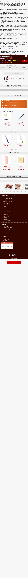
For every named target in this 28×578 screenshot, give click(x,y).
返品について (5, 214)
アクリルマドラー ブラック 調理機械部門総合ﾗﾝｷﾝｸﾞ (21, 124)
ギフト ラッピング (6, 204)
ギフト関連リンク (6, 240)
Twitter (4, 234)
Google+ (4, 237)
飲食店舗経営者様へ (6, 219)
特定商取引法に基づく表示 (8, 227)
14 (18, 191)
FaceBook (4, 236)
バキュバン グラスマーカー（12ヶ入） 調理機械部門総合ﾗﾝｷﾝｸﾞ (6, 124)
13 (17, 191)
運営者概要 (5, 200)
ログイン (10, 60)
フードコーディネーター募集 (8, 198)
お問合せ (4, 206)
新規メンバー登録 (6, 239)
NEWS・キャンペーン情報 (7, 201)
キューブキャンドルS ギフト (21, 167)
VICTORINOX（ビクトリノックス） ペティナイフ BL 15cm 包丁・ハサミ (6, 145)
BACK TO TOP (14, 262)
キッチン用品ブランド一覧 (8, 203)
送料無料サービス (6, 216)
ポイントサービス (6, 217)
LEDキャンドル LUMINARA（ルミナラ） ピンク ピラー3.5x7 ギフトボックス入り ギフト (6, 167)
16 (21, 191)
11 (14, 191)
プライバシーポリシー (7, 229)
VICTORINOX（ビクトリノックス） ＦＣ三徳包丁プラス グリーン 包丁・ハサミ (21, 145)
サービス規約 (5, 226)
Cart (25, 60)
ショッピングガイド (6, 211)
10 (13, 191)
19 (25, 191)
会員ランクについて (6, 220)
